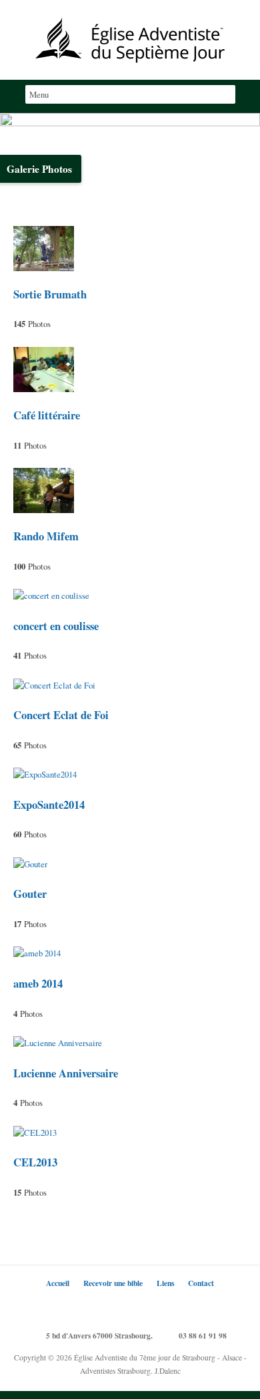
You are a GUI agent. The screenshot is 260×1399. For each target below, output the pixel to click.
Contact (201, 1283)
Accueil (57, 1283)
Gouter (30, 893)
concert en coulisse (56, 625)
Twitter (90, 1306)
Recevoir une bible (113, 1283)
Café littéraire (46, 415)
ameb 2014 (38, 983)
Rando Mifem (46, 536)
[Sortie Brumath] (43, 264)
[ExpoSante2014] (45, 774)
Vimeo (170, 1306)
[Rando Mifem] (43, 506)
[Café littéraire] (43, 385)
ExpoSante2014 (49, 804)
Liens (165, 1283)
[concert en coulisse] (51, 595)
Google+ (130, 1306)
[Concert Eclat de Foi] (54, 685)
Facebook (110, 1306)
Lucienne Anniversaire (65, 1073)
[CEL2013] (35, 1132)
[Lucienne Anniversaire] (57, 1043)
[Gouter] (30, 864)
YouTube (150, 1306)
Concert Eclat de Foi (61, 714)
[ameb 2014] (37, 953)
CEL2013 (35, 1162)
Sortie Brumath (50, 294)
